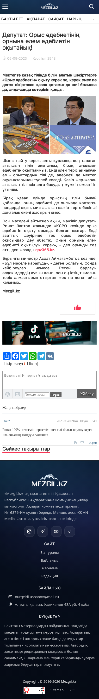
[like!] (77, 308)
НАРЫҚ (74, 19)
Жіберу (87, 393)
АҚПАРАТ (36, 19)
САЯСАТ (56, 19)
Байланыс (49, 560)
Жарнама (50, 568)
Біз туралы (49, 552)
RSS (72, 690)
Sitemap (57, 690)
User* (6, 421)
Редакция (49, 575)
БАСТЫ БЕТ (12, 19)
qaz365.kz (44, 249)
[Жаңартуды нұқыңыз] (56, 394)
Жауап (93, 443)
